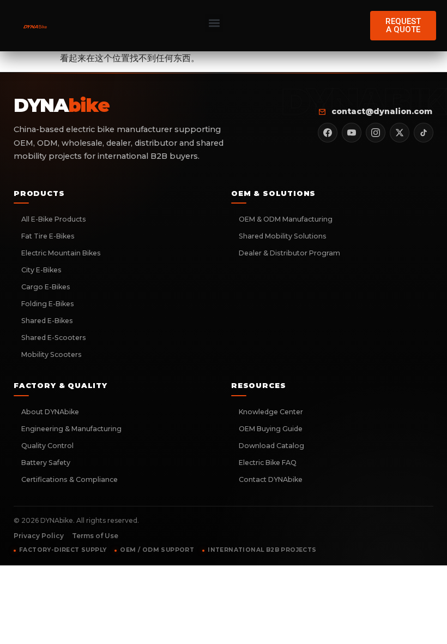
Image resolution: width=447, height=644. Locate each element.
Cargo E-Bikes (45, 287)
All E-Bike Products (53, 219)
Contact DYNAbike (271, 479)
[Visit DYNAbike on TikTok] (423, 132)
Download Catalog (271, 446)
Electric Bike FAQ (268, 462)
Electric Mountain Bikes (61, 253)
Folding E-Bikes (47, 304)
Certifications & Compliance (69, 479)
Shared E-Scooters (53, 337)
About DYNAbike (50, 412)
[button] (214, 23)
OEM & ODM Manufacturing (286, 219)
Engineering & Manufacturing (71, 429)
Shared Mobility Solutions (283, 236)
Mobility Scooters (51, 354)
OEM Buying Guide (271, 429)
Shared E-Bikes (47, 321)
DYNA (61, 106)
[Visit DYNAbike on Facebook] (327, 132)
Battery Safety (45, 462)
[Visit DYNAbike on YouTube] (351, 132)
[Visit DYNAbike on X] (399, 132)
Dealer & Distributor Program (289, 253)
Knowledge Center (271, 412)
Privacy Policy (39, 536)
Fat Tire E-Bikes (48, 236)
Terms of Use (95, 536)
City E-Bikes (41, 270)
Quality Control (47, 446)
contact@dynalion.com (381, 111)
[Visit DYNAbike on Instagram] (375, 132)
